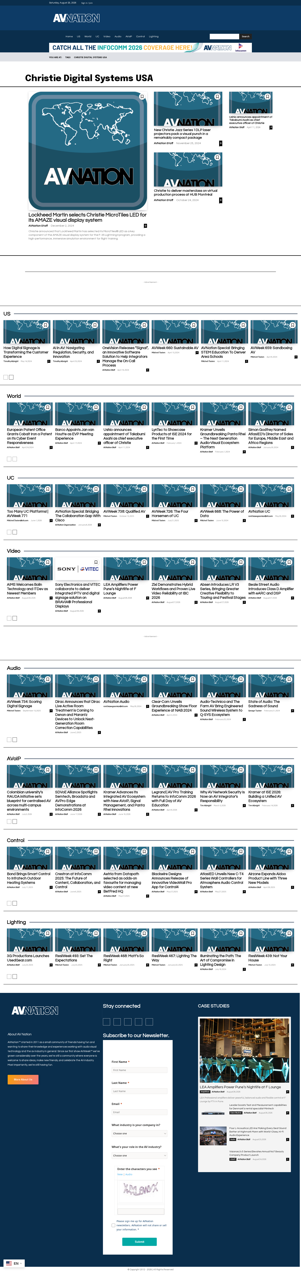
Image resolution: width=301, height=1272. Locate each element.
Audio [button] (128, 1174)
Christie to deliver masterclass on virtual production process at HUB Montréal (185, 192)
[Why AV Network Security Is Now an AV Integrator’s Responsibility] (223, 776)
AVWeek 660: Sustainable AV (175, 348)
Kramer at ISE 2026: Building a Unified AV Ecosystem (265, 796)
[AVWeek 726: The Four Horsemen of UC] (174, 495)
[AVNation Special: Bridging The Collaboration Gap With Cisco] (78, 495)
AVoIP (232, 1159)
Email (115, 1104)
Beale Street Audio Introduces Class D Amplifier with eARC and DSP (271, 589)
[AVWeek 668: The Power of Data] (223, 495)
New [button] (120, 1174)
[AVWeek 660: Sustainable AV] (175, 331)
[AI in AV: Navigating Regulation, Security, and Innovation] (76, 331)
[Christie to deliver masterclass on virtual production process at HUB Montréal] (188, 169)
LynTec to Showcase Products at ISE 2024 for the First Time (172, 434)
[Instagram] (237, 3)
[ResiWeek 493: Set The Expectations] (78, 940)
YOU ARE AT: (55, 57)
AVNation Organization (65, 525)
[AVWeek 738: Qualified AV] (126, 495)
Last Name (119, 1083)
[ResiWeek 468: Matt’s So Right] (126, 940)
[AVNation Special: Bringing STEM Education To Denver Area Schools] (224, 331)
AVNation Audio (116, 702)
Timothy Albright (10, 361)
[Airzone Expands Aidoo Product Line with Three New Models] (271, 858)
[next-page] (11, 377)
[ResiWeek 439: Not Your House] (271, 940)
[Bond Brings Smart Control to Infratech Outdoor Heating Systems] (30, 858)
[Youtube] (250, 3)
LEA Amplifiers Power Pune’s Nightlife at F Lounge (120, 589)
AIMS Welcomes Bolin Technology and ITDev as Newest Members (27, 589)
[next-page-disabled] (15, 459)
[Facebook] (233, 3)
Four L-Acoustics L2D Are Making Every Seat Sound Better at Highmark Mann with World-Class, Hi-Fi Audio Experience (257, 1131)
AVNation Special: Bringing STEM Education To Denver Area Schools (223, 352)
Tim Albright (205, 806)
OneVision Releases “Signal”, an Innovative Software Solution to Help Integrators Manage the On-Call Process (125, 356)
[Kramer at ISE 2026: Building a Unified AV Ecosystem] (271, 776)
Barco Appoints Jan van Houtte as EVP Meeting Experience (74, 434)
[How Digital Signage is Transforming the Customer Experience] (26, 331)
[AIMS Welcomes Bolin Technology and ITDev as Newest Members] (30, 568)
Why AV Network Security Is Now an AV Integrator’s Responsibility (222, 796)
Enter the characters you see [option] (137, 1169)
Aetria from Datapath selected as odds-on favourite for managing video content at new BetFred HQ (122, 882)
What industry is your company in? (136, 1125)
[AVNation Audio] (126, 685)
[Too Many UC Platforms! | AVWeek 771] (30, 495)
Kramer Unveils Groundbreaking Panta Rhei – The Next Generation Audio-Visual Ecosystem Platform (223, 438)
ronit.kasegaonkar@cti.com (260, 516)
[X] (246, 3)
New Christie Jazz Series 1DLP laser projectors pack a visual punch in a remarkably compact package (182, 133)
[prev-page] (5, 377)
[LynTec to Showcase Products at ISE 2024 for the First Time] (174, 413)
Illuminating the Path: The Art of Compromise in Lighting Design (220, 960)
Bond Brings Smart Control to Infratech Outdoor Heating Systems (28, 878)
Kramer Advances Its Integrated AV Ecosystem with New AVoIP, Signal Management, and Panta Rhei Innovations (124, 800)
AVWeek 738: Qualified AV (124, 511)
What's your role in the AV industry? (136, 1147)
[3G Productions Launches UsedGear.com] (30, 940)
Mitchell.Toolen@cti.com (17, 521)
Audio (232, 1139)
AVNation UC (259, 511)
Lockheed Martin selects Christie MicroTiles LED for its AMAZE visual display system (88, 217)
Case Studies (235, 1113)
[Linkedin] (241, 3)
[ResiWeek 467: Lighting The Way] (174, 940)
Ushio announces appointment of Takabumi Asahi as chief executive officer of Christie (250, 120)
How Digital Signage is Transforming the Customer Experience (25, 352)
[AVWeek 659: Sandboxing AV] (274, 331)
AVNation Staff (38, 225)
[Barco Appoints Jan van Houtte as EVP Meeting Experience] (78, 413)
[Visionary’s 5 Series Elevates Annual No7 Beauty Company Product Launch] (213, 1159)
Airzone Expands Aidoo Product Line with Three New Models (267, 878)
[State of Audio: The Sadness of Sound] (271, 685)
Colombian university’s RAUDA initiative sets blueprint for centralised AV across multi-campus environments (29, 800)
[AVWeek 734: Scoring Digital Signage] (30, 685)
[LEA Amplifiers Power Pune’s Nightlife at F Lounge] (126, 568)
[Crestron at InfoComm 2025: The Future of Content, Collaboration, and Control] (78, 858)
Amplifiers (205, 1092)
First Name (119, 1062)
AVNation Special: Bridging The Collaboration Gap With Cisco (78, 516)
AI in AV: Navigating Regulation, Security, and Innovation (73, 352)
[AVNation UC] (271, 495)
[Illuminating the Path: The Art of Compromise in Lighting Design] (223, 940)
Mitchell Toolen (158, 353)
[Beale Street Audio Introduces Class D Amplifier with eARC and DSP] (271, 568)
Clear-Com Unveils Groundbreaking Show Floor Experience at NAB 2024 (174, 706)
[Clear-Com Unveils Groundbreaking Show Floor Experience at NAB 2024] (174, 685)
